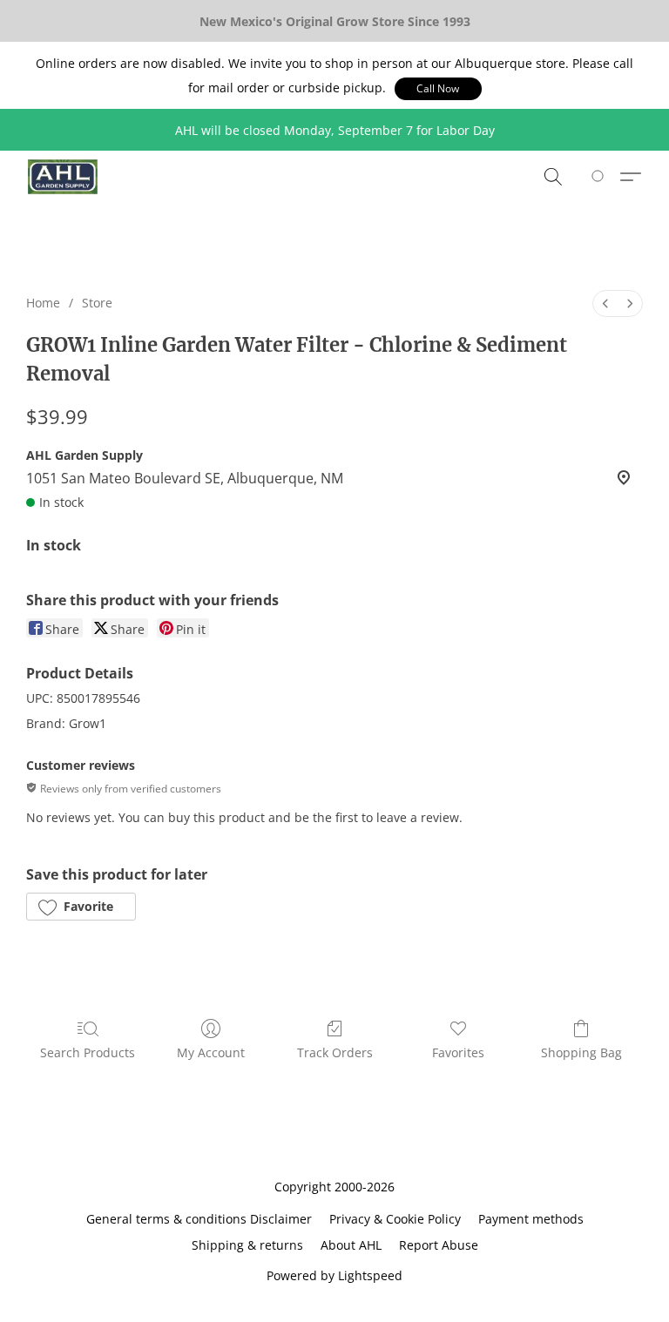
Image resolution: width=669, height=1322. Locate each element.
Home (43, 302)
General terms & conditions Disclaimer (199, 1219)
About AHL (351, 1245)
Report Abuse (438, 1245)
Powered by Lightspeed (334, 1275)
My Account (211, 1052)
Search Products (87, 1052)
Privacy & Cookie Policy (395, 1219)
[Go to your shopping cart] (600, 176)
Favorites (458, 1052)
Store (97, 302)
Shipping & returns (247, 1245)
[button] (438, 89)
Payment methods (531, 1219)
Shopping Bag (581, 1052)
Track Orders (335, 1052)
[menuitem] (605, 303)
